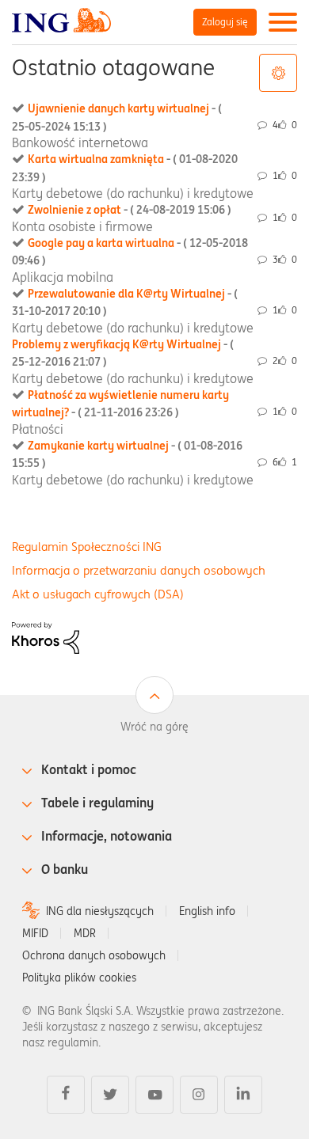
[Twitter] (110, 1095)
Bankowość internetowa (80, 142)
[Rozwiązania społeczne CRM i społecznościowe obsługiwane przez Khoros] (45, 636)
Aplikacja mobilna (62, 277)
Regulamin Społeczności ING (87, 546)
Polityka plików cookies (79, 977)
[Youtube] (154, 1095)
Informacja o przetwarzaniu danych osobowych (138, 570)
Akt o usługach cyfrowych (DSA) (98, 594)
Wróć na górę (154, 726)
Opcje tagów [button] (278, 73)
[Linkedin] (243, 1095)
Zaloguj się (225, 22)
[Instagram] (199, 1095)
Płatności (37, 429)
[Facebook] (66, 1095)
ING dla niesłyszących (100, 911)
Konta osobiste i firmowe (82, 226)
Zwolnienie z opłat (129, 210)
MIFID (35, 933)
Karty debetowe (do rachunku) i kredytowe (133, 193)
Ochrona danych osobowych (94, 955)
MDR (85, 933)
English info (207, 911)
